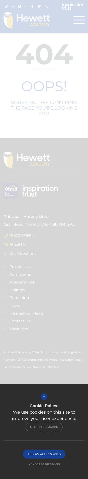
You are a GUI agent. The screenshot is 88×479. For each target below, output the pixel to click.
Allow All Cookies (44, 454)
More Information (44, 427)
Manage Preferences (44, 464)
